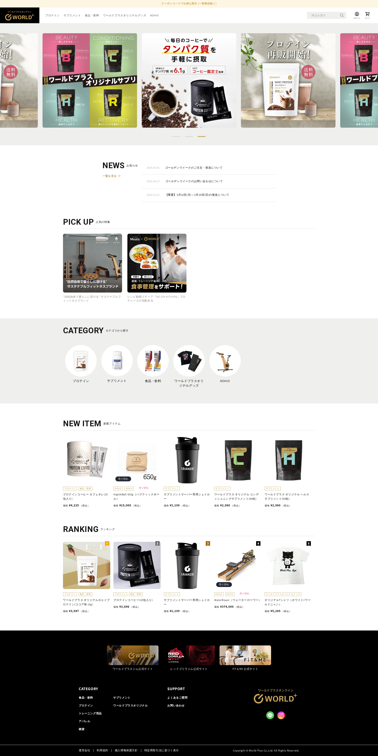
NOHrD (225, 381)
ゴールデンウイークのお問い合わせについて (184, 181)
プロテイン (81, 381)
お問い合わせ (176, 705)
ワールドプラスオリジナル (130, 705)
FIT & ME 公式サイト (245, 668)
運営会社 (84, 750)
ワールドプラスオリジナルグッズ (189, 383)
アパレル (84, 721)
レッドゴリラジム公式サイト (189, 668)
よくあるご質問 (177, 697)
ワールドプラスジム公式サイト (133, 668)
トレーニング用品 (90, 713)
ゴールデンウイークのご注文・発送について (184, 167)
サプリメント (117, 381)
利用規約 (102, 750)
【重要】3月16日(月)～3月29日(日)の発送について (187, 195)
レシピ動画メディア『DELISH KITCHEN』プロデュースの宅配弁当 (156, 298)
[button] (176, 136)
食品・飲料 (153, 381)
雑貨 (81, 729)
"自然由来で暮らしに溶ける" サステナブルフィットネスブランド (92, 298)
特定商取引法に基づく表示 (161, 750)
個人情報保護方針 (126, 750)
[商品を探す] (342, 15)
